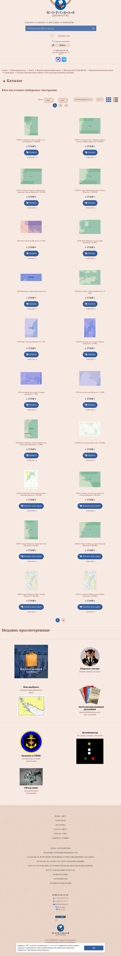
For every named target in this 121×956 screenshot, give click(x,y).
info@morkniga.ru (61, 904)
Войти (62, 45)
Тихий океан (9, 72)
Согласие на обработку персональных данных (60, 861)
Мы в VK (61, 909)
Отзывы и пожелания (60, 883)
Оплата (41, 22)
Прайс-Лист (60, 816)
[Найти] (93, 28)
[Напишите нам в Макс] (58, 59)
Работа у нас (60, 834)
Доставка (54, 22)
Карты (31, 70)
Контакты (68, 22)
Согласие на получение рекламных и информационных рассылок (60, 857)
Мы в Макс (62, 907)
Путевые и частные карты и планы (30, 72)
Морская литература (18, 70)
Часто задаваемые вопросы (60, 870)
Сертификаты (60, 879)
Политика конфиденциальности (60, 853)
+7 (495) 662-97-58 (60, 50)
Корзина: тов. (64, 35)
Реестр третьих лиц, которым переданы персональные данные (60, 866)
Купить (33, 152)
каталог (29, 22)
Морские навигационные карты (49, 70)
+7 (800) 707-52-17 (61, 901)
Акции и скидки (60, 838)
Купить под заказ (33, 505)
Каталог (5, 70)
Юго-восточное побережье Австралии (59, 72)
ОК (94, 948)
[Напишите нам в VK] (64, 59)
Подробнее (31, 157)
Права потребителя (60, 848)
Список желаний (61, 41)
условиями (53, 945)
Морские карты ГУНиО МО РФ (75, 70)
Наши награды (60, 874)
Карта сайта (60, 829)
